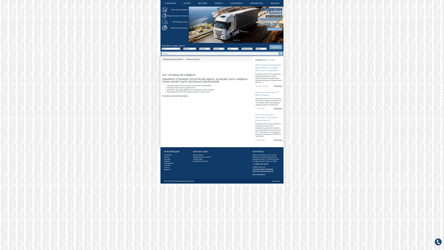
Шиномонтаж (256, 3)
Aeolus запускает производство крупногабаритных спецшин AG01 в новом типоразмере (268, 67)
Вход (254, 174)
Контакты (167, 165)
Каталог (187, 3)
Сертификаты (237, 3)
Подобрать (276, 47)
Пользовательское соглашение (263, 169)
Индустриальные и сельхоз (202, 157)
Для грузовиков (198, 155)
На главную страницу (170, 96)
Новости (219, 3)
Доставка (202, 3)
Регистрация (261, 174)
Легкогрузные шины (180, 22)
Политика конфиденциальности (263, 171)
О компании (170, 3)
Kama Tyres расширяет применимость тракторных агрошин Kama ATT (266, 117)
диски (182, 45)
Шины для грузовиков (179, 10)
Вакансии (275, 3)
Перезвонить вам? (275, 29)
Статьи (166, 167)
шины (174, 45)
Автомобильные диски (179, 28)
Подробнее (278, 86)
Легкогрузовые (198, 159)
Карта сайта (183, 96)
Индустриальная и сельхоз (177, 16)
